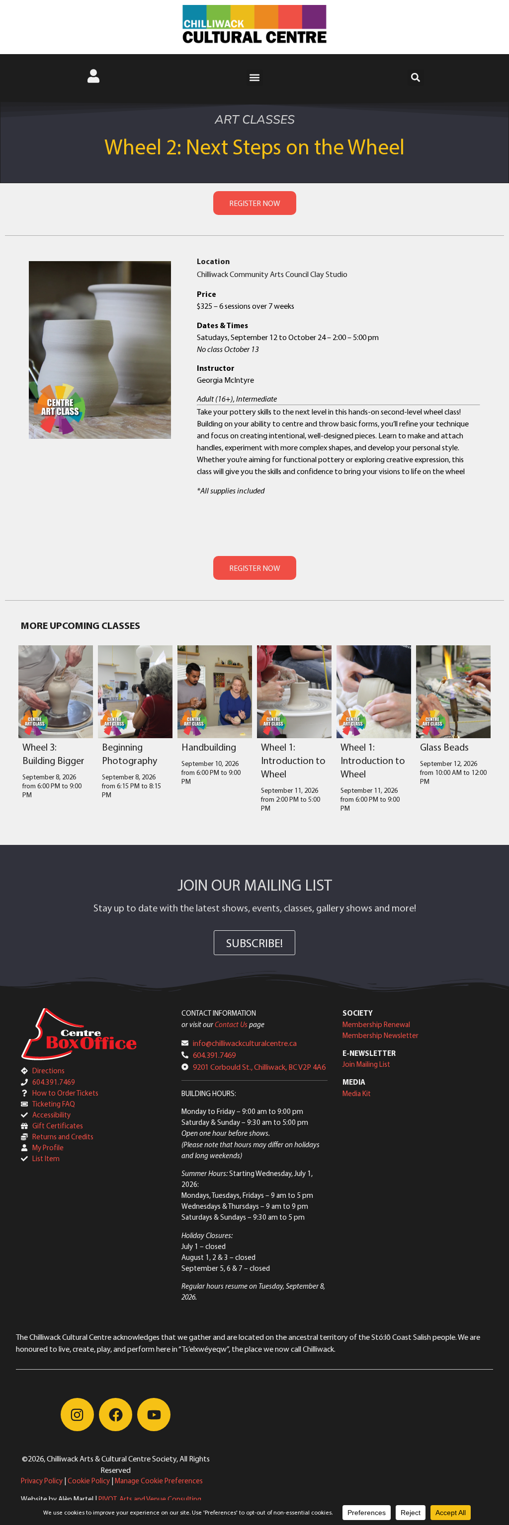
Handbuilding (208, 747)
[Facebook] (115, 1414)
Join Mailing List (366, 1064)
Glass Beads (444, 747)
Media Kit (356, 1093)
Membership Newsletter (380, 1035)
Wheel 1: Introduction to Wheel (293, 760)
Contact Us (231, 1024)
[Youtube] (153, 1414)
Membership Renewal (376, 1024)
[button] (255, 77)
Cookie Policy (89, 1480)
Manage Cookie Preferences (159, 1480)
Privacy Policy (42, 1480)
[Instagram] (77, 1414)
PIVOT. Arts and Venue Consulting (149, 1499)
